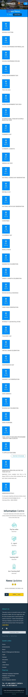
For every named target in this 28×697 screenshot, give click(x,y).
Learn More (5, 625)
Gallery (4, 662)
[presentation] (13, 584)
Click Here (14, 531)
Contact (4, 667)
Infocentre (5, 659)
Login (3, 654)
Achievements (6, 647)
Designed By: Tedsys (14, 632)
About (3, 649)
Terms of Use (14, 636)
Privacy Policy (5, 636)
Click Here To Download (18, 456)
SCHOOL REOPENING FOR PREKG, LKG (14, 588)
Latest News (5, 664)
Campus (4, 657)
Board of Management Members (11, 652)
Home (10, 14)
